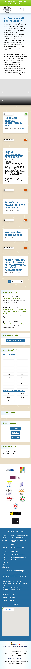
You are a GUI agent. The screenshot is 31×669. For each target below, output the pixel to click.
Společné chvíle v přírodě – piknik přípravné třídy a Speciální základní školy (15, 265)
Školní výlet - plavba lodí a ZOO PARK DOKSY (15, 205)
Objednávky (15, 428)
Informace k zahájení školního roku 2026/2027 (13, 122)
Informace (15, 433)
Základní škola (9, 355)
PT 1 (19, 160)
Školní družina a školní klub (14, 391)
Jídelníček (15, 437)
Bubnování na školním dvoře (13, 234)
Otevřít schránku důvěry (15, 341)
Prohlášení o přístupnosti (15, 658)
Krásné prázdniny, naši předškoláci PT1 (14, 154)
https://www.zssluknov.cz (18, 557)
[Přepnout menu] (25, 9)
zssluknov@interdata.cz (18, 554)
